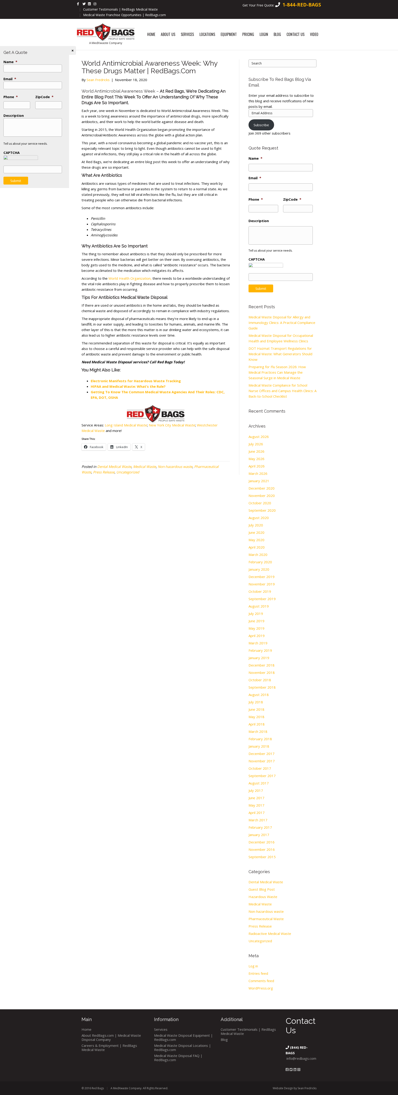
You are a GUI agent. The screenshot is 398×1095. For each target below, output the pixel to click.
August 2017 (259, 783)
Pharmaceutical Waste (266, 918)
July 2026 (256, 444)
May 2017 (256, 805)
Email (255, 178)
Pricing (248, 34)
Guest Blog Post (262, 889)
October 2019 (260, 591)
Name (255, 158)
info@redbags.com (301, 1058)
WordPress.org (261, 988)
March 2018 (258, 731)
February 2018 (260, 739)
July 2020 (256, 525)
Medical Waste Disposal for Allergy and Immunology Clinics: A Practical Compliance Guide (282, 322)
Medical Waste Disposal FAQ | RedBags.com (178, 1057)
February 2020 (260, 562)
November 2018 (262, 672)
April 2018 (257, 724)
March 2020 (258, 554)
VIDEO (314, 34)
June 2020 (256, 532)
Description (259, 221)
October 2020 (260, 503)
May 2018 (256, 716)
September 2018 (262, 687)
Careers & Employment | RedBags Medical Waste (109, 1047)
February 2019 (260, 650)
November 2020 (262, 495)
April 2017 (257, 812)
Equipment (229, 34)
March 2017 (258, 820)
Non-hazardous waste (175, 466)
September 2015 (262, 856)
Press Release (103, 472)
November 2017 (262, 761)
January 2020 (259, 569)
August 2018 (259, 694)
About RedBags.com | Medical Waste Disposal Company (111, 1037)
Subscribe (261, 125)
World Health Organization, (130, 278)
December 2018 (262, 665)
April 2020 (257, 547)
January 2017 (259, 834)
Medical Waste (144, 466)
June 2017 (256, 798)
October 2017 (260, 768)
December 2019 (262, 576)
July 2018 (256, 702)
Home (151, 34)
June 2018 (256, 709)
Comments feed (261, 980)
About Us (168, 34)
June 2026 (256, 451)
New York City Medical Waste (171, 425)
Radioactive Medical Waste (270, 933)
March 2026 (258, 473)
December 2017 (262, 753)
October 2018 (260, 680)
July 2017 (256, 790)
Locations (207, 34)
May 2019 (256, 628)
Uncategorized (127, 472)
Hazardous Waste (263, 896)
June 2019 (256, 621)
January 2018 (259, 746)
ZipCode (292, 199)
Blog (277, 34)
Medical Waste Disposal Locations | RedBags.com (182, 1047)
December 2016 (262, 842)
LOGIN (264, 34)
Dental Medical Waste (114, 466)
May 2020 (256, 539)
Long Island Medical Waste (126, 425)
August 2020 (259, 517)
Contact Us (295, 34)
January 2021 (259, 481)
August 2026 (259, 436)
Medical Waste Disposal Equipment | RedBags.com (183, 1037)
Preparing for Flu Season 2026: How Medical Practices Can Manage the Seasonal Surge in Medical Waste (277, 372)
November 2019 (262, 584)
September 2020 (262, 510)
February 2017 (260, 827)
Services (187, 34)
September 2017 (262, 775)
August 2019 (259, 606)
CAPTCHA (257, 259)
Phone (256, 199)
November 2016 (262, 849)
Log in (253, 966)
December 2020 (262, 488)
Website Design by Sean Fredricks (294, 1088)
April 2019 (257, 635)
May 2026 (256, 458)
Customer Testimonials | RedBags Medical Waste (120, 9)
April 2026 (257, 466)
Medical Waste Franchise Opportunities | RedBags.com (124, 15)
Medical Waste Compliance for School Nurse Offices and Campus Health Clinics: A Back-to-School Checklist (282, 391)
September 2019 (262, 598)
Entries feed (258, 973)
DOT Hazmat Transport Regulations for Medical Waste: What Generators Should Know (280, 354)
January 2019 (259, 657)
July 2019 (256, 613)
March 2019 (258, 643)
